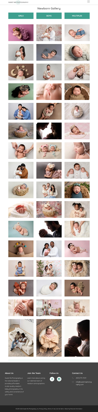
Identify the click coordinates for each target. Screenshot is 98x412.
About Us (9, 373)
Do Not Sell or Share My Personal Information (69, 409)
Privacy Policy (43, 409)
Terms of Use (51, 409)
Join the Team (34, 373)
